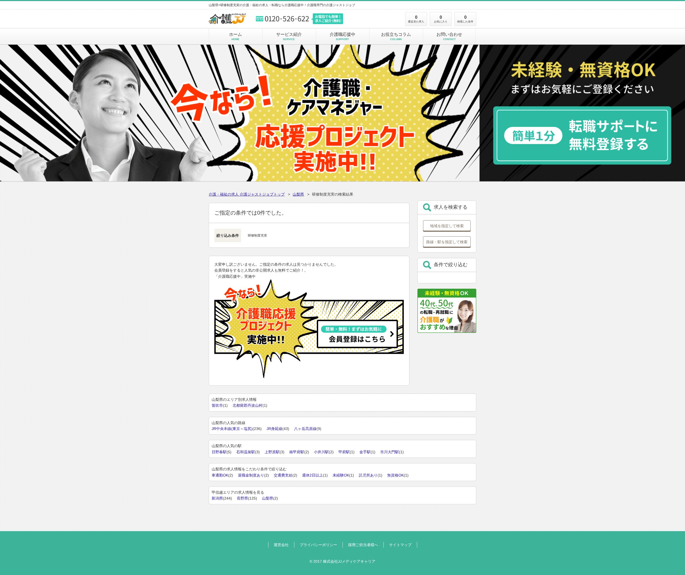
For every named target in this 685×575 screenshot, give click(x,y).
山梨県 (298, 194)
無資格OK (395, 475)
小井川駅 (321, 452)
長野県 (242, 498)
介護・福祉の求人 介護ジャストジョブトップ (247, 194)
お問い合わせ (449, 36)
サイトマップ (400, 545)
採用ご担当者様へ (363, 545)
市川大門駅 (389, 452)
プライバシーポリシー (318, 545)
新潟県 (217, 498)
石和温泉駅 (245, 452)
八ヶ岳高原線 (305, 429)
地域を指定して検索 (447, 226)
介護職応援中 (342, 36)
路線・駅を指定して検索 (446, 242)
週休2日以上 (312, 475)
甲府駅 (344, 452)
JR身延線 (274, 429)
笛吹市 (217, 405)
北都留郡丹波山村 (247, 405)
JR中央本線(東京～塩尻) (232, 429)
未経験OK (341, 475)
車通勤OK (220, 475)
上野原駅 (272, 452)
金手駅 (365, 452)
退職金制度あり (251, 475)
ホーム (235, 36)
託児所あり (368, 475)
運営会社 (281, 545)
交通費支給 (283, 475)
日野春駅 (219, 452)
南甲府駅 (296, 452)
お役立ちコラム (396, 36)
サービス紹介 (289, 36)
